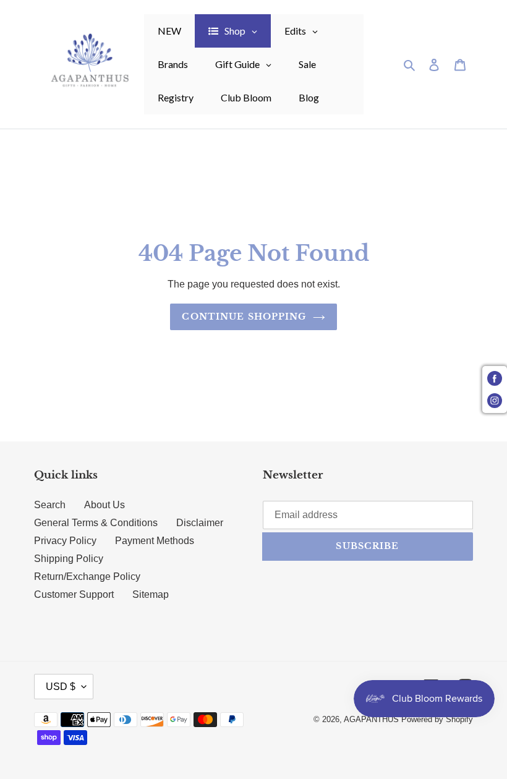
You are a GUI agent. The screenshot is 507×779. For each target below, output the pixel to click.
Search (50, 505)
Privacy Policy (65, 540)
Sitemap (150, 594)
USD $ (60, 686)
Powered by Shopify (437, 719)
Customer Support (74, 594)
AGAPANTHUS (371, 719)
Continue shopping (244, 316)
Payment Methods (154, 540)
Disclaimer (199, 522)
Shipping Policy (68, 558)
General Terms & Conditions (96, 522)
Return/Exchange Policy (87, 576)
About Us (104, 505)
